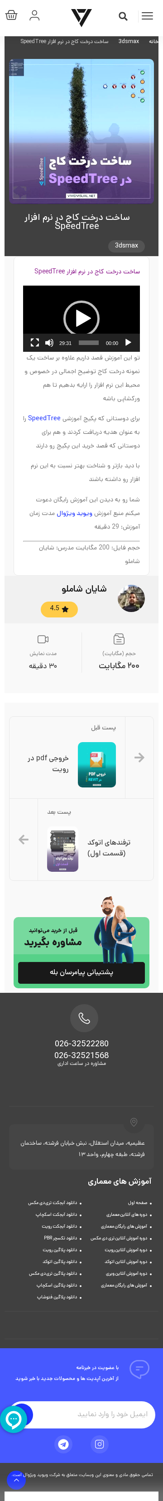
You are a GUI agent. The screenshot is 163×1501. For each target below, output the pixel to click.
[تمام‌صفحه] (34, 342)
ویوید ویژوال (74, 514)
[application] (81, 318)
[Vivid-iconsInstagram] (100, 1444)
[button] (123, 16)
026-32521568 (81, 1057)
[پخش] (128, 342)
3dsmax (129, 42)
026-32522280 (82, 1045)
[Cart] (14, 17)
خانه (153, 42)
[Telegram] (63, 1444)
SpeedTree (44, 419)
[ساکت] (49, 342)
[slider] (89, 342)
